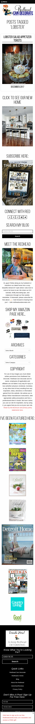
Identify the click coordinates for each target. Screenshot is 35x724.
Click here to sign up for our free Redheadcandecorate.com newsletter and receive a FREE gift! (17, 717)
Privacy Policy (17, 689)
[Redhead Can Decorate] (17, 10)
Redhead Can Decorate (18, 672)
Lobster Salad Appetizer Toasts (17, 38)
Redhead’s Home (17, 676)
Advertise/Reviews (17, 686)
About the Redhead (17, 682)
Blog (17, 679)
